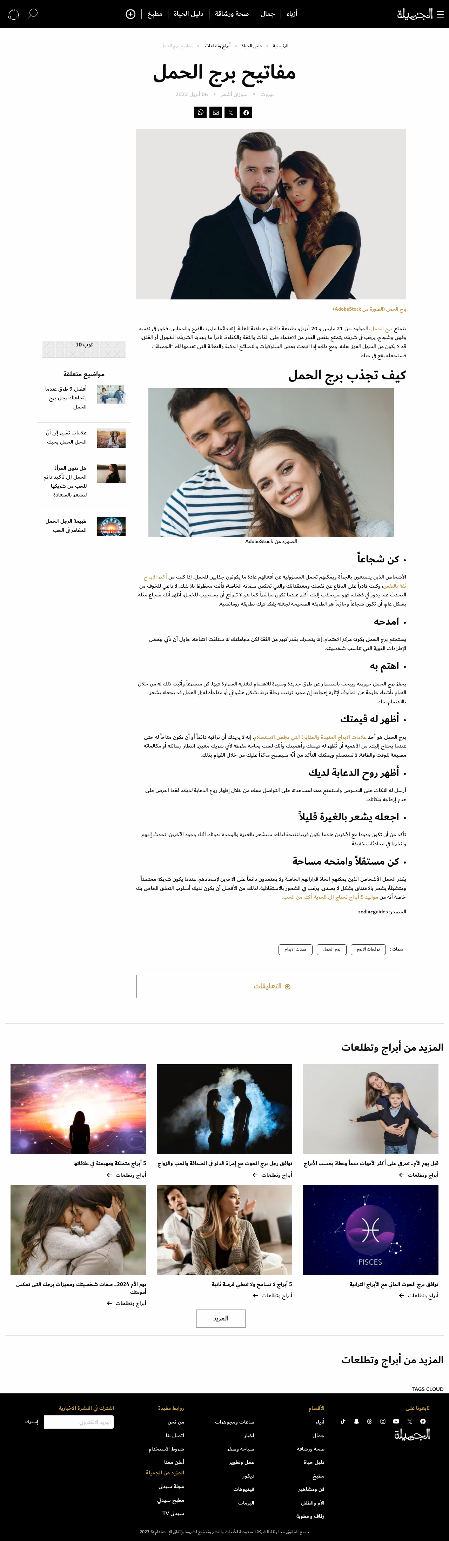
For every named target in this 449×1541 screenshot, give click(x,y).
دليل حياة (314, 1462)
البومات (246, 1502)
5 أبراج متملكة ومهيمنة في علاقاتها (109, 1163)
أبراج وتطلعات (217, 46)
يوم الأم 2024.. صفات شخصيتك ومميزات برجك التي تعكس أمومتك (81, 1288)
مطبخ (154, 14)
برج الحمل (381, 328)
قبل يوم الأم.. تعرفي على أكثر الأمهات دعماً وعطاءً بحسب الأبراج (371, 1163)
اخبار (249, 1435)
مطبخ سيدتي (170, 1500)
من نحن (176, 1421)
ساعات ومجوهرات (234, 1421)
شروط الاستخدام (166, 1448)
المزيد (221, 1318)
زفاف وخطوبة (310, 1516)
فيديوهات (243, 1489)
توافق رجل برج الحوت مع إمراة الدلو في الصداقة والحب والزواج (225, 1163)
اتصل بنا (175, 1435)
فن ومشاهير (311, 1489)
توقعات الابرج (368, 949)
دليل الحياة (188, 14)
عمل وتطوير (241, 1462)
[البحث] (32, 13)
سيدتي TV (173, 1513)
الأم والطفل (312, 1502)
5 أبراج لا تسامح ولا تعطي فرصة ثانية (252, 1284)
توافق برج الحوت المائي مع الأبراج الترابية (394, 1284)
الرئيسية (280, 46)
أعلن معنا (174, 1462)
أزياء (292, 14)
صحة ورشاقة (232, 14)
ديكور (248, 1475)
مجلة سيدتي (171, 1486)
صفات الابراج (295, 949)
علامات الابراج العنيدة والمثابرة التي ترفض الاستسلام (310, 737)
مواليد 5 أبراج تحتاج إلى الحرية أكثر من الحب (330, 896)
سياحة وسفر (240, 1448)
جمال (268, 14)
